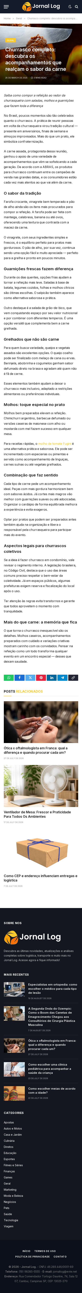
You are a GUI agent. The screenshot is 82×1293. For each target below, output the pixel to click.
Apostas (9, 1122)
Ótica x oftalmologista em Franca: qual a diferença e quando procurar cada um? (52, 1045)
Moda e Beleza (13, 1195)
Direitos (8, 1146)
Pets (6, 1208)
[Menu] (6, 6)
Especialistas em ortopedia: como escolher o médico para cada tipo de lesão (52, 989)
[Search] (76, 6)
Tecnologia (11, 1220)
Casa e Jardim (13, 1134)
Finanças (9, 1171)
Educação (10, 1153)
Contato (60, 1256)
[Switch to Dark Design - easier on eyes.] (70, 6)
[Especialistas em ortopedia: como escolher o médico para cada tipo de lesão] (14, 989)
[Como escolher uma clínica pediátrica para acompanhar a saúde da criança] (14, 1069)
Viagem (8, 1226)
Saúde (8, 1214)
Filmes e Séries (13, 1165)
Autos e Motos (13, 1128)
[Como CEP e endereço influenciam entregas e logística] (41, 850)
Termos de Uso (45, 1251)
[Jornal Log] (41, 6)
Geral (10, 40)
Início (27, 1251)
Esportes (9, 1159)
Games (8, 1177)
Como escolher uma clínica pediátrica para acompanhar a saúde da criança (49, 1069)
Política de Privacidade (32, 1256)
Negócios (10, 1201)
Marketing (10, 1189)
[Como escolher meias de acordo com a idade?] (14, 1093)
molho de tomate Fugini (54, 444)
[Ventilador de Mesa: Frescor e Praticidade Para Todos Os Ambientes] (41, 786)
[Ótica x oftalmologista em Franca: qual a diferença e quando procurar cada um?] (41, 722)
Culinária (9, 1140)
